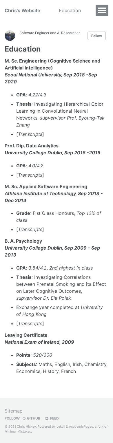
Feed (54, 418)
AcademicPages (81, 426)
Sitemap (14, 411)
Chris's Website (22, 10)
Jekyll (61, 426)
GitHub (33, 418)
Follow (96, 36)
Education (70, 10)
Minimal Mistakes (18, 431)
